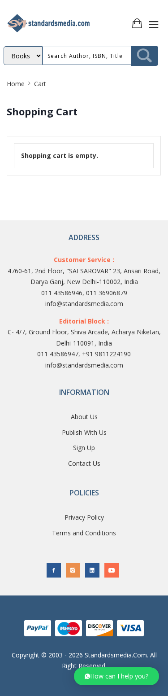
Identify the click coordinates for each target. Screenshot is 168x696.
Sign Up (84, 447)
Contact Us (84, 463)
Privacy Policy (84, 517)
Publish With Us (84, 432)
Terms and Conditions (84, 533)
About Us (84, 416)
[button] (116, 676)
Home (16, 83)
